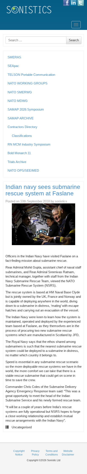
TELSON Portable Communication (31, 74)
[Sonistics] (29, 9)
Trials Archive (17, 162)
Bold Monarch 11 (19, 153)
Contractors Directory (22, 127)
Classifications (22, 136)
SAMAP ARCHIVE (21, 118)
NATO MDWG (18, 101)
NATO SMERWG (20, 92)
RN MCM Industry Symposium (29, 144)
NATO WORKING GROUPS (28, 83)
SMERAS (14, 57)
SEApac (13, 66)
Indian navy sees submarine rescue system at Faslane (42, 190)
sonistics (61, 201)
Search (74, 40)
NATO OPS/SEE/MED (23, 170)
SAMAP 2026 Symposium (26, 109)
